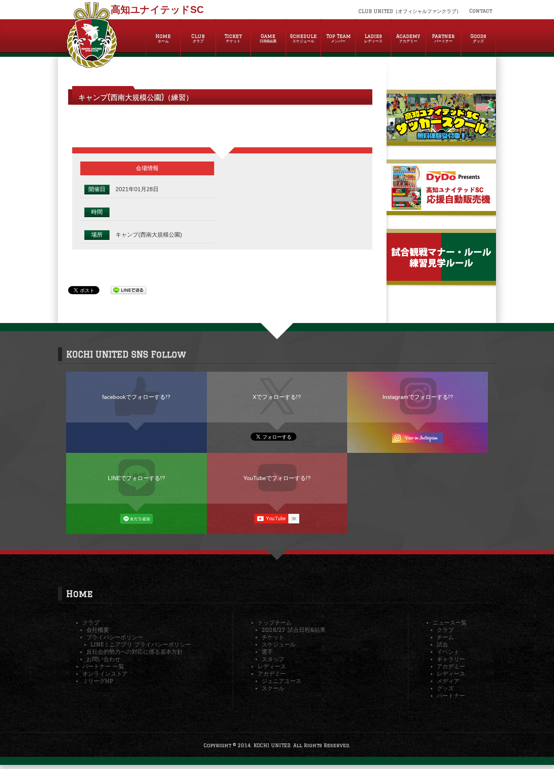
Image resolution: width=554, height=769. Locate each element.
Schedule (303, 38)
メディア (448, 681)
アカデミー (272, 673)
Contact (480, 10)
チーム (445, 637)
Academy (408, 38)
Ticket (233, 38)
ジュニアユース (281, 681)
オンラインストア (105, 673)
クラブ (90, 622)
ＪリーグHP (97, 681)
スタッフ (273, 659)
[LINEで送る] (128, 289)
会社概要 (97, 630)
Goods (478, 38)
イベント (448, 651)
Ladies (373, 38)
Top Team (338, 38)
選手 (267, 651)
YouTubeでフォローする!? (277, 478)
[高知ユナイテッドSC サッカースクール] (441, 138)
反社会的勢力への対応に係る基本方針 (134, 651)
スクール (273, 688)
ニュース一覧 (450, 622)
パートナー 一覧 (103, 666)
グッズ (445, 688)
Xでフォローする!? (277, 397)
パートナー (451, 695)
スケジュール (279, 644)
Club (198, 38)
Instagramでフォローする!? (417, 397)
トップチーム (275, 622)
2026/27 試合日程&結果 (294, 630)
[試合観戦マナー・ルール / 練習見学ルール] (441, 277)
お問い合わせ (103, 659)
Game (268, 38)
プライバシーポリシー (114, 637)
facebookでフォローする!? (136, 397)
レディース (272, 666)
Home (163, 38)
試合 (442, 644)
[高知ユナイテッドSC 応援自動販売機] (441, 208)
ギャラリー (451, 659)
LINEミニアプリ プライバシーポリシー (140, 644)
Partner (443, 38)
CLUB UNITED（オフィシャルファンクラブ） (410, 11)
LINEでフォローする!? (136, 478)
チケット (273, 637)
